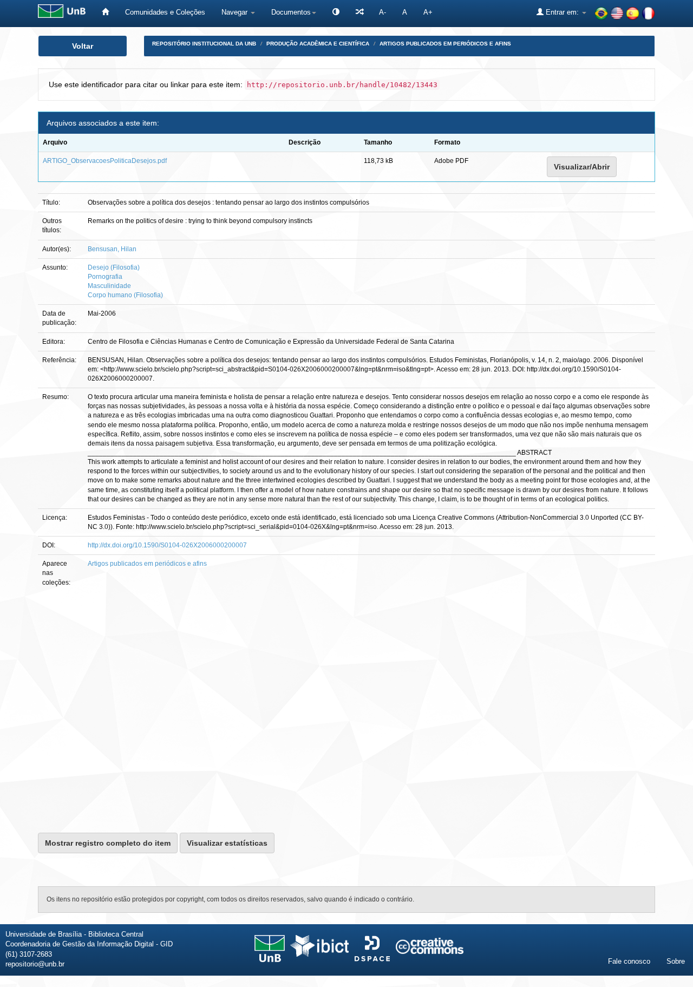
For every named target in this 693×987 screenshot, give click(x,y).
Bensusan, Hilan (112, 249)
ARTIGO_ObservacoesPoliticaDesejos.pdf (105, 161)
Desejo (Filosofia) (114, 267)
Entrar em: (562, 12)
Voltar (82, 46)
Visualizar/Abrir (582, 166)
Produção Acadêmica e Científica (317, 44)
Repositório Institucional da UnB (204, 44)
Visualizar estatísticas (227, 843)
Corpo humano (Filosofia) (125, 295)
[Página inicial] (105, 12)
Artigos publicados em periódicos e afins (445, 44)
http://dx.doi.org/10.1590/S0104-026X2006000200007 (167, 545)
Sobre (675, 961)
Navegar (235, 12)
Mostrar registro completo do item (108, 843)
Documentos (291, 12)
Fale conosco (629, 961)
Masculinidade (109, 286)
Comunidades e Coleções (165, 12)
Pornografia (105, 276)
